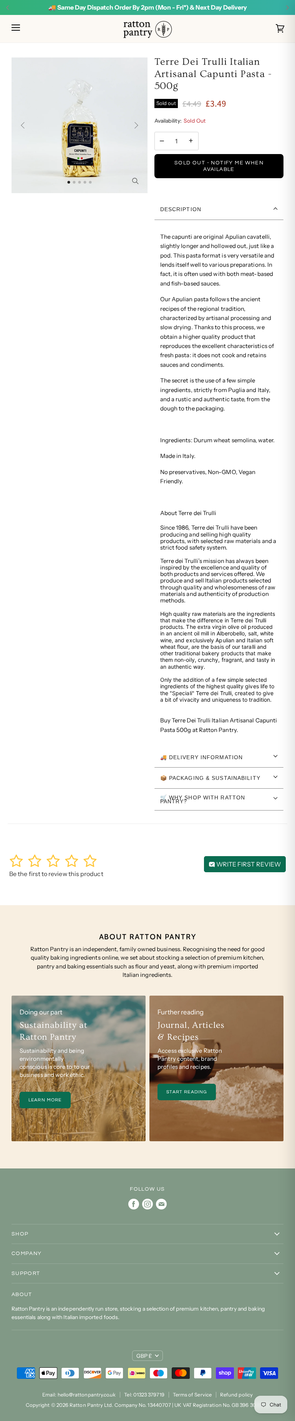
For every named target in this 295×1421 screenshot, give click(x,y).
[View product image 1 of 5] (68, 182)
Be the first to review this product (56, 874)
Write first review (248, 864)
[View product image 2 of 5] (74, 182)
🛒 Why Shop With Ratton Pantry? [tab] (202, 799)
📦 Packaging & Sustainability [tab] (210, 778)
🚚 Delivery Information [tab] (201, 757)
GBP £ (144, 1355)
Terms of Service (192, 1394)
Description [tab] (180, 209)
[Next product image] (134, 125)
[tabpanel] (219, 483)
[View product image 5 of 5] (90, 182)
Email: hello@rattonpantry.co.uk (79, 1394)
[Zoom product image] (135, 181)
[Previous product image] (24, 125)
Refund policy (236, 1394)
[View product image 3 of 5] (79, 182)
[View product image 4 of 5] (84, 182)
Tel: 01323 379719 (144, 1394)
